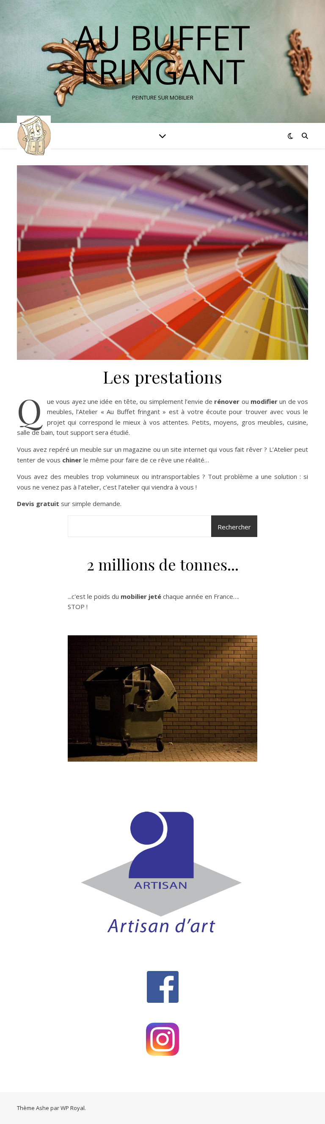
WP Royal (73, 1108)
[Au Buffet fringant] (34, 136)
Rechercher (234, 527)
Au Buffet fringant (162, 54)
